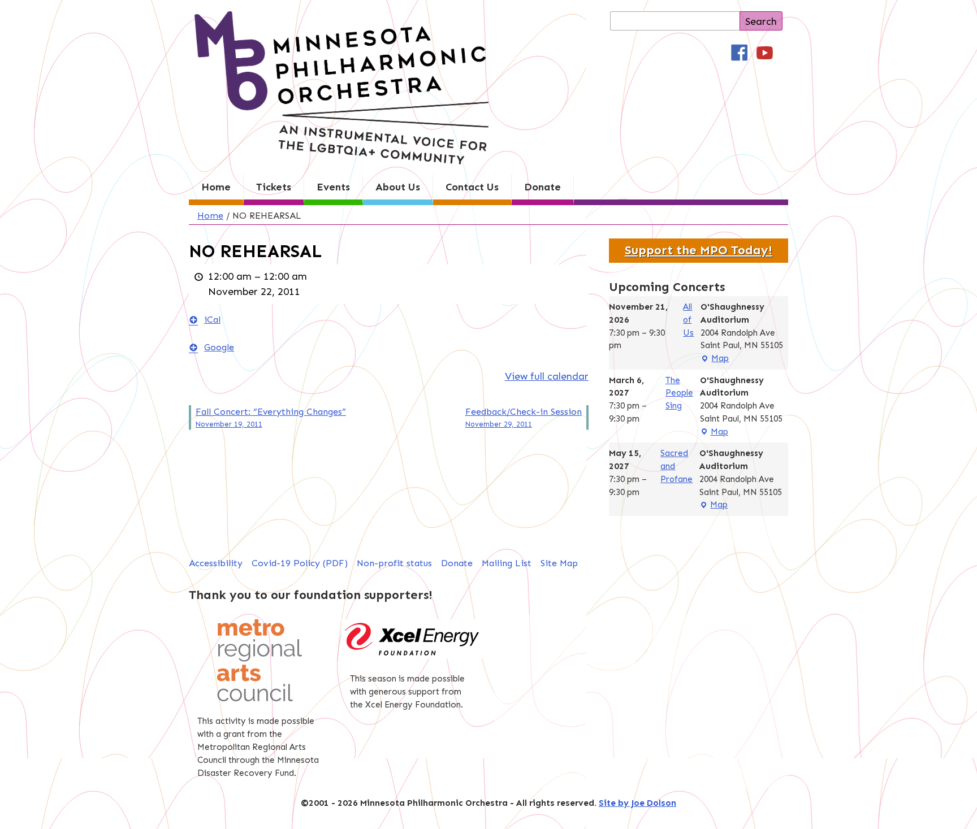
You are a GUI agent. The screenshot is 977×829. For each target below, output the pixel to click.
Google (219, 347)
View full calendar (547, 376)
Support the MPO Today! (698, 250)
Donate (542, 187)
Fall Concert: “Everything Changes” (271, 417)
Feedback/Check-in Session (523, 417)
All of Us (688, 320)
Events (333, 187)
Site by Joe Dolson (637, 803)
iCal (212, 319)
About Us (397, 187)
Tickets (273, 187)
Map (715, 359)
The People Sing (679, 393)
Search (761, 21)
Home (216, 187)
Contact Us (472, 187)
